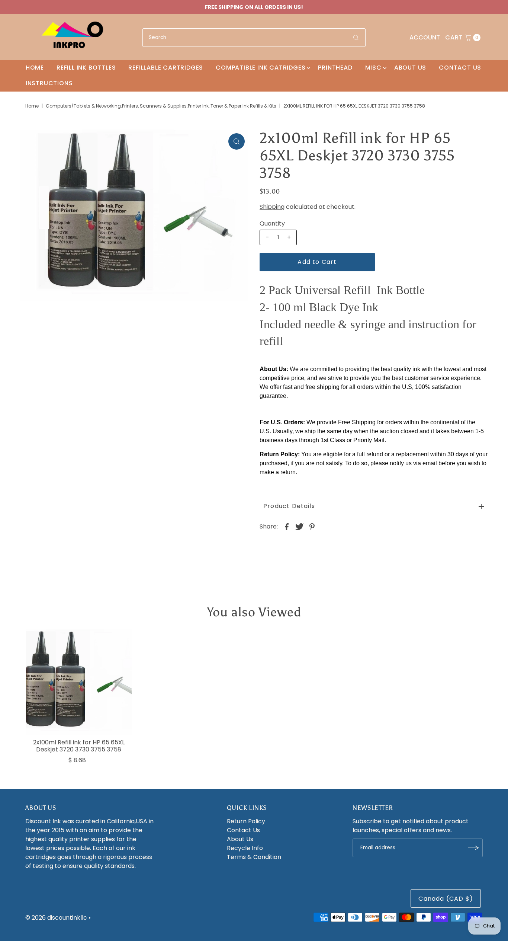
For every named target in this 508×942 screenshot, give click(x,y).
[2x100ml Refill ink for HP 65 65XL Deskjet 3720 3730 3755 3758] (79, 682)
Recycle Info (245, 848)
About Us (410, 67)
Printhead (335, 67)
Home (35, 67)
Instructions (49, 83)
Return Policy (246, 821)
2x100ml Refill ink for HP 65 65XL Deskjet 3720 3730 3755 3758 (79, 746)
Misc (373, 67)
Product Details (289, 506)
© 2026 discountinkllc (56, 917)
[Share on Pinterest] (312, 526)
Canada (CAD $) (445, 898)
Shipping (272, 206)
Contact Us (460, 67)
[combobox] (253, 37)
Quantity (272, 224)
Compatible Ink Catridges (260, 67)
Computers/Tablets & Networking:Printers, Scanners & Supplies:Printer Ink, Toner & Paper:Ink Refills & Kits (161, 106)
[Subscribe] (473, 848)
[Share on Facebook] (286, 526)
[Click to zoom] (236, 141)
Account (424, 37)
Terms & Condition (254, 857)
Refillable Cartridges (165, 67)
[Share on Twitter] (299, 526)
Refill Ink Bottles (86, 67)
